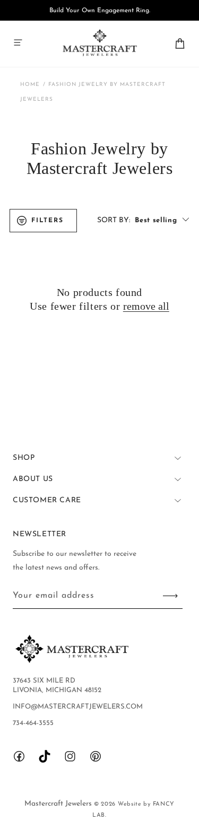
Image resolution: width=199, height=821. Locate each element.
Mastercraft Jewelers (59, 804)
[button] (18, 42)
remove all (146, 306)
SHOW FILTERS (43, 220)
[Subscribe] (170, 595)
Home (30, 85)
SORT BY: (113, 220)
